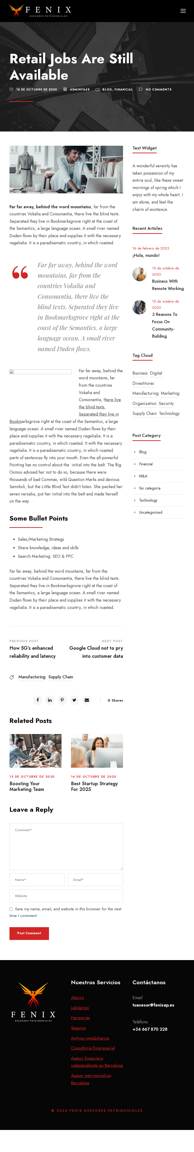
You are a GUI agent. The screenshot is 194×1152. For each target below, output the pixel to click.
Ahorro (77, 998)
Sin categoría (149, 488)
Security (166, 403)
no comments (159, 89)
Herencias (80, 1018)
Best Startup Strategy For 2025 (94, 786)
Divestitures (143, 383)
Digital (156, 373)
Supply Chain (60, 677)
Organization (144, 403)
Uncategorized (150, 512)
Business (140, 373)
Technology (169, 413)
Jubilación (80, 1008)
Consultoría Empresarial (93, 1048)
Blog (107, 89)
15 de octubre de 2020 (36, 89)
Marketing (170, 393)
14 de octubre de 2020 (94, 776)
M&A (143, 476)
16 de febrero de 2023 (150, 248)
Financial (124, 89)
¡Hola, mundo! (146, 255)
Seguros (78, 1028)
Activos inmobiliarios (90, 1038)
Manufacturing (31, 677)
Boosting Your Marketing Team (26, 786)
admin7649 (80, 89)
